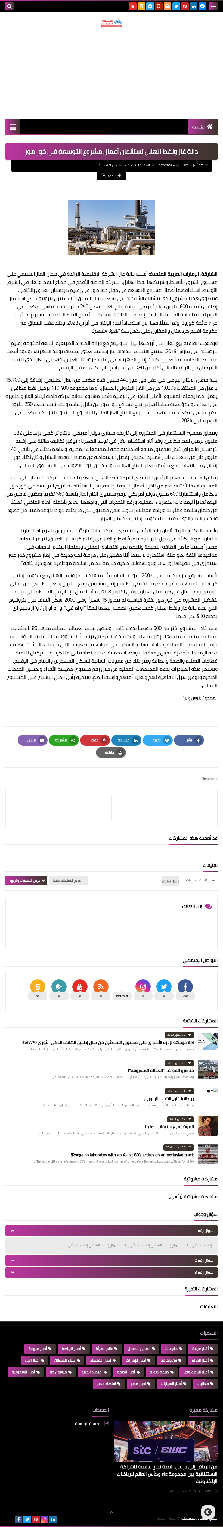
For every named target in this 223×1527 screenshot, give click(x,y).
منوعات (171, 1348)
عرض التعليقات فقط (67, 880)
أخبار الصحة (126, 1371)
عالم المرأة (104, 1348)
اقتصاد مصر (106, 1383)
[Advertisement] (111, 73)
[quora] (159, 6)
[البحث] (9, 6)
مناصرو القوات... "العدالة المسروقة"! (161, 1070)
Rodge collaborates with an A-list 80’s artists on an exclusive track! (132, 1155)
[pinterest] (185, 6)
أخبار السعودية (23, 1371)
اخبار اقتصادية (108, 165)
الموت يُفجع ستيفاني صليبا (169, 1126)
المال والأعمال (139, 1348)
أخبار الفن (32, 1360)
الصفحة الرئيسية (139, 165)
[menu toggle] (213, 6)
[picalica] (10, 1519)
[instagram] (44, 1519)
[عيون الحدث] (111, 23)
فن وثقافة (169, 1360)
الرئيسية (199, 127)
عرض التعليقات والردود (25, 880)
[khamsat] (141, 6)
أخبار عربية (200, 1348)
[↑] (111, 1513)
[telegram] (150, 6)
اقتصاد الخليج (92, 1371)
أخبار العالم (200, 1360)
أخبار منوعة (38, 1348)
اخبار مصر (138, 1383)
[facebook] (18, 1519)
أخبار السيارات (171, 1383)
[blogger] (167, 6)
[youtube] (133, 6)
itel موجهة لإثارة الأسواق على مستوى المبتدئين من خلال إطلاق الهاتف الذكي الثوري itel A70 (108, 1042)
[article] (61, 808)
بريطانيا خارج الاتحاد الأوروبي (169, 1098)
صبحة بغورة (159, 1371)
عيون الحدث (166, 1518)
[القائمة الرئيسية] (12, 126)
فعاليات (203, 1383)
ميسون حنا (58, 1371)
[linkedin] (193, 6)
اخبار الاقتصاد (100, 1360)
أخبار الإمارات (136, 1360)
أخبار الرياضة (71, 1348)
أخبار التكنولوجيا (196, 1371)
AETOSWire (206, 1491)
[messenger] (202, 6)
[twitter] (176, 6)
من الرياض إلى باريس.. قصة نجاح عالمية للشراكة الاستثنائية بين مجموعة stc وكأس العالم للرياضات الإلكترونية (167, 1474)
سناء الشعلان (65, 1360)
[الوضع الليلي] (208, 1512)
